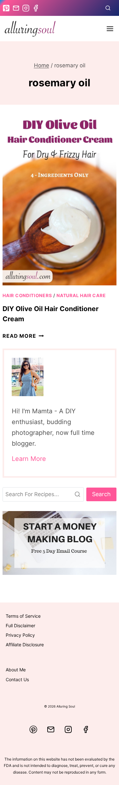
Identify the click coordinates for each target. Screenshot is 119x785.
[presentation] (59, 200)
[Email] (50, 729)
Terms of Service (23, 616)
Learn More (29, 458)
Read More (23, 336)
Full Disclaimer (20, 625)
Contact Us (17, 679)
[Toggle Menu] (109, 28)
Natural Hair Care (81, 295)
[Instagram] (68, 729)
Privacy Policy (20, 635)
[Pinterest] (33, 729)
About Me (16, 669)
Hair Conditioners (27, 295)
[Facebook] (85, 729)
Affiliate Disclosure (25, 644)
